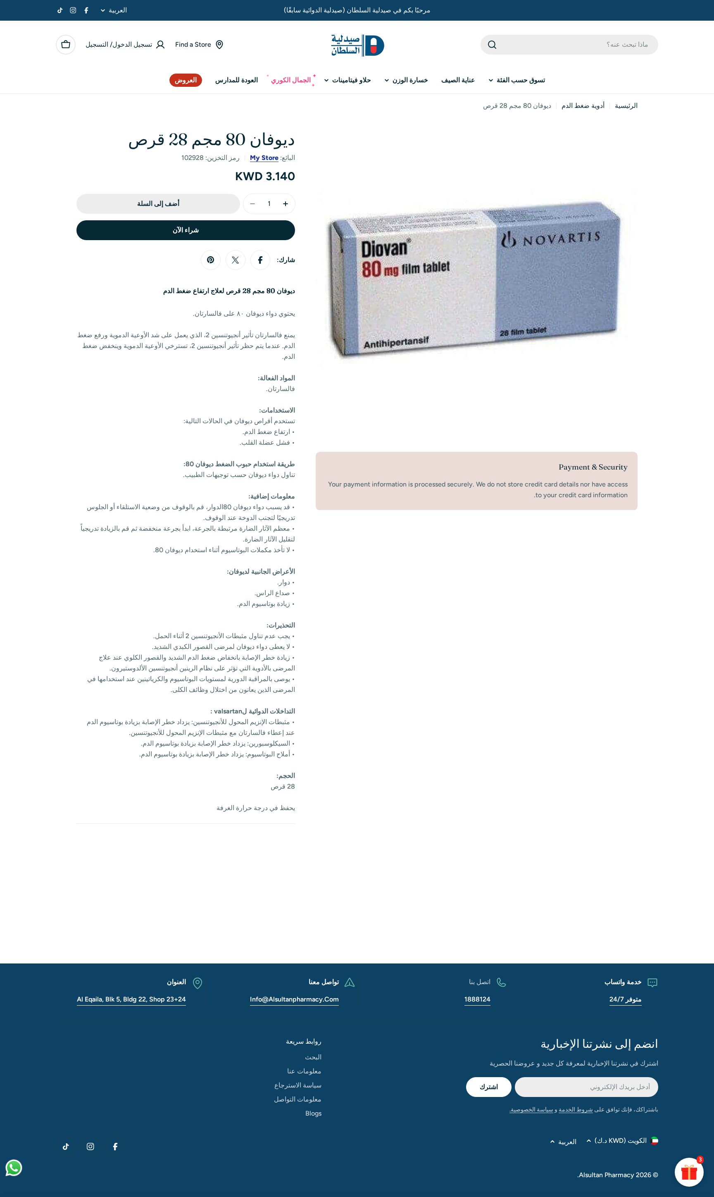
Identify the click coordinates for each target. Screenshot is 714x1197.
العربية (118, 10)
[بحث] (492, 45)
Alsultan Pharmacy (606, 1175)
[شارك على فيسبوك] (260, 260)
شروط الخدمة (576, 1109)
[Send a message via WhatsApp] (14, 1168)
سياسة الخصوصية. (531, 1109)
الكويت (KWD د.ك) (621, 1141)
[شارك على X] (235, 260)
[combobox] (569, 45)
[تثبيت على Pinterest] (211, 260)
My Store (264, 158)
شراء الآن (186, 230)
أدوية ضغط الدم (583, 106)
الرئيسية (626, 106)
